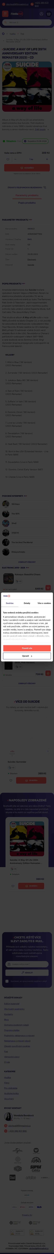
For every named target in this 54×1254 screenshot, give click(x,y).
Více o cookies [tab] (44, 603)
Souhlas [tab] (10, 603)
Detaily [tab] (27, 603)
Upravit (25, 656)
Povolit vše (27, 648)
